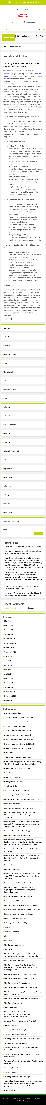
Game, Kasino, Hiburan (12, 773)
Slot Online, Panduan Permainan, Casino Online (21, 999)
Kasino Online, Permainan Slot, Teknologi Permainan (23, 799)
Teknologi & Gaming (11, 1025)
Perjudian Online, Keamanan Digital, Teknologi (20, 905)
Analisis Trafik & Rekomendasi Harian (17, 731)
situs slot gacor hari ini (12, 451)
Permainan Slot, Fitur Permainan (15, 919)
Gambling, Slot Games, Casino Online (17, 748)
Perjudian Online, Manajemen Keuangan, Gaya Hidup (22, 910)
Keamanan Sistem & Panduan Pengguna (18, 831)
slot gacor (8, 381)
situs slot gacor (10, 390)
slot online (8, 486)
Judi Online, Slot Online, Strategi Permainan (19, 795)
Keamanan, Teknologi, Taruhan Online (17, 835)
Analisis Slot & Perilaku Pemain (15, 726)
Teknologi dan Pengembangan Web (16, 1043)
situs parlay (8, 495)
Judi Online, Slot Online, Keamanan (16, 790)
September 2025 (10, 652)
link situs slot (9, 372)
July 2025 (7, 661)
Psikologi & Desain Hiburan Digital (16, 923)
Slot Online (8, 949)
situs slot (7, 346)
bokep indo (8, 477)
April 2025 (8, 674)
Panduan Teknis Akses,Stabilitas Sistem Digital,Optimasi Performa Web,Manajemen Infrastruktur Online (19, 889)
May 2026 (7, 621)
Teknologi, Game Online (12, 1068)
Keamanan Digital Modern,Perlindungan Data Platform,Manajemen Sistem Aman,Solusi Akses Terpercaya (21, 815)
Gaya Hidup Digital (11, 786)
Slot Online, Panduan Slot (13, 1003)
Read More (7, 319)
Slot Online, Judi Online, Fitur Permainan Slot (20, 974)
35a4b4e (8, 70)
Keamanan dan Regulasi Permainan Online (19, 808)
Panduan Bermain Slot (12, 869)
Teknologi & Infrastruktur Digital (15, 1030)
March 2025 (8, 678)
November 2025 (10, 643)
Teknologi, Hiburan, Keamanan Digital (17, 1077)
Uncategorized (9, 1090)
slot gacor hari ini (10, 354)
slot (5, 363)
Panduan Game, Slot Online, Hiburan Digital (19, 883)
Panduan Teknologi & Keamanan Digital (18, 896)
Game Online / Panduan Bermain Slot (17, 757)
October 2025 (9, 648)
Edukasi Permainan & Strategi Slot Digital (19, 744)
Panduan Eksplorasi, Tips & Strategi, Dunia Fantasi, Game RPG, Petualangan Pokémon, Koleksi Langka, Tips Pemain (22, 876)
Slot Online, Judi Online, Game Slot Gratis (19, 979)
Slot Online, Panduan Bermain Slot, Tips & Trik (20, 987)
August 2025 (8, 656)
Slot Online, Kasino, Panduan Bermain (17, 983)
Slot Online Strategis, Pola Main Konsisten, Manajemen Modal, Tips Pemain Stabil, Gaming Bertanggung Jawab (21, 967)
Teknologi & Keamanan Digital (15, 1034)
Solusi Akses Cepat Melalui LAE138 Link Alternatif (23, 547)
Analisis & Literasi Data (12, 713)
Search (6, 529)
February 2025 (9, 683)
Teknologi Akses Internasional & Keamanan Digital (22, 1039)
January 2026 (9, 634)
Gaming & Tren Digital (12, 777)
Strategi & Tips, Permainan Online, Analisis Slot (21, 1021)
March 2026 (8, 626)
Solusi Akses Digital (11, 1007)
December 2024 (10, 692)
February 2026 (9, 630)
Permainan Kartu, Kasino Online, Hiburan (18, 914)
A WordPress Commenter (13, 608)
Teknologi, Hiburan (11, 1072)
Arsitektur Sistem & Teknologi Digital (17, 735)
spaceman (8, 469)
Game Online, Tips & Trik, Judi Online (17, 768)
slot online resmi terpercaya (14, 961)
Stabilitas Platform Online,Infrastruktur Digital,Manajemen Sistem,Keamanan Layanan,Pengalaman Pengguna (18, 1014)
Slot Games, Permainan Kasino (15, 945)
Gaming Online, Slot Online (13, 782)
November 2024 (10, 696)
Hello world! (30, 608)
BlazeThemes (24, 1101)
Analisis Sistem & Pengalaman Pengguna (19, 722)
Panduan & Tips (9, 865)
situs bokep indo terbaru (13, 337)
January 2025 (9, 687)
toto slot (7, 504)
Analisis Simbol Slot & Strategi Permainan (19, 718)
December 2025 (10, 639)
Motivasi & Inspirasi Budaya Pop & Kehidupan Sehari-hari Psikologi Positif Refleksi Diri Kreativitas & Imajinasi (23, 858)
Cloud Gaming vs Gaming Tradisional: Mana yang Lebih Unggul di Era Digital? (21, 3)
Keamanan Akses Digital (13, 804)
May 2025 (7, 670)
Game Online (8, 753)
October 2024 (9, 700)
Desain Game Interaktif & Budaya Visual (18, 740)
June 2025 (8, 665)
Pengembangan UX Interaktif (14, 901)
